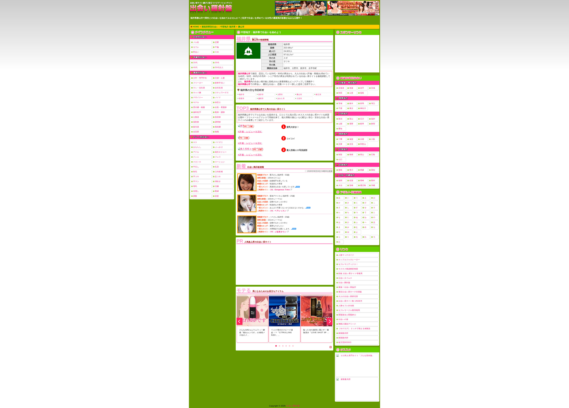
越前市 (261, 98)
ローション (220, 162)
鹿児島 (363, 185)
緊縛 (217, 191)
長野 (351, 124)
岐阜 (362, 124)
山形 (351, 93)
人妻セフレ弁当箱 (346, 306)
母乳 (195, 186)
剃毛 (195, 172)
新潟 (340, 119)
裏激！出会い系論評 (347, 287)
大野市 (280, 94)
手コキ (196, 176)
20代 (195, 63)
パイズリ (219, 142)
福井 (373, 119)
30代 (217, 63)
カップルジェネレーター (349, 260)
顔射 (217, 196)
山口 (340, 159)
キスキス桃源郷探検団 (348, 269)
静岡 (373, 124)
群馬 (362, 103)
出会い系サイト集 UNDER (350, 301)
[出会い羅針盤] (211, 8)
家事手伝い (220, 83)
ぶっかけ (219, 147)
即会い (196, 52)
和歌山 (363, 144)
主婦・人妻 (220, 78)
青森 (351, 88)
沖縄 (373, 185)
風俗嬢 (218, 127)
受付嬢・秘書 (199, 107)
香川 (351, 170)
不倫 (217, 47)
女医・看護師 (221, 107)
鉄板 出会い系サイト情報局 (350, 273)
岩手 (362, 88)
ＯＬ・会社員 (199, 88)
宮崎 (351, 185)
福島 (362, 93)
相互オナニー (221, 152)
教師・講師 (220, 112)
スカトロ (197, 162)
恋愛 (217, 42)
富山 (351, 119)
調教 (195, 196)
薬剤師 (196, 122)
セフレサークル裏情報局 (349, 310)
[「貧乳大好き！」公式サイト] (246, 125)
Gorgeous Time (282, 190)
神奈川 (363, 108)
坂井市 (261, 94)
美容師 (218, 117)
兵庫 (340, 144)
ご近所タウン (280, 232)
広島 (373, 155)
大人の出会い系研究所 (348, 296)
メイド (218, 97)
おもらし (197, 147)
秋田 (340, 93)
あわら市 (280, 98)
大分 (340, 185)
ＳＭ (217, 52)
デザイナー (198, 97)
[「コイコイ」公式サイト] (244, 137)
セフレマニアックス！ (348, 264)
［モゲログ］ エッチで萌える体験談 (354, 329)
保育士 (218, 102)
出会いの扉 (343, 319)
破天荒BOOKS (344, 342)
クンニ (196, 157)
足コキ (218, 176)
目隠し (196, 191)
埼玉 (373, 103)
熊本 (373, 180)
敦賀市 (241, 98)
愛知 (340, 129)
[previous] (239, 321)
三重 (340, 139)
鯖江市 (318, 94)
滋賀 (351, 139)
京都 (362, 139)
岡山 (362, 155)
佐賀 (351, 180)
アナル (196, 152)
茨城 (340, 103)
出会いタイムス (345, 278)
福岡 (340, 180)
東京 (351, 108)
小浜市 (299, 98)
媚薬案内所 (343, 333)
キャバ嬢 (197, 93)
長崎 (362, 180)
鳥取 (340, 155)
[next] (330, 321)
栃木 (351, 103)
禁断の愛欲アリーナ (347, 324)
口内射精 (219, 172)
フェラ (218, 157)
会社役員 (219, 88)
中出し (196, 167)
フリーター (198, 83)
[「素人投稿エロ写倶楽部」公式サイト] (250, 149)
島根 (351, 155)
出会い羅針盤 (344, 283)
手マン (196, 181)
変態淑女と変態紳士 (347, 315)
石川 (362, 119)
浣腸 (217, 186)
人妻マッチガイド (346, 255)
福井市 (241, 94)
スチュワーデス (222, 93)
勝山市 (299, 94)
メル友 (196, 42)
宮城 (373, 88)
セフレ (196, 47)
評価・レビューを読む (250, 131)
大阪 (373, 139)
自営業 (196, 132)
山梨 (340, 124)
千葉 (340, 108)
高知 (373, 170)
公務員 (196, 117)
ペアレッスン (280, 211)
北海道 (341, 88)
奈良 (351, 144)
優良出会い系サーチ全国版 (350, 292)
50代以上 (219, 67)
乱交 (217, 167)
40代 (195, 67)
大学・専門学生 (200, 78)
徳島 (340, 170)
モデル (196, 102)
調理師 (218, 122)
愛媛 (362, 170)
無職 (217, 132)
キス (195, 142)
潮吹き (218, 181)
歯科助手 (197, 112)
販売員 (196, 127)
